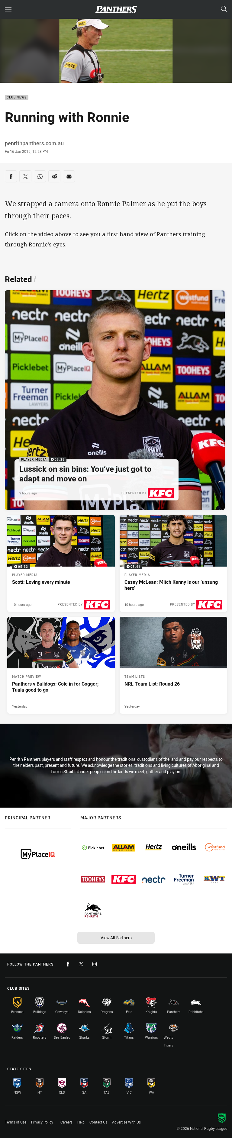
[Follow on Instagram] (94, 964)
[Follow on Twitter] (81, 964)
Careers (66, 1122)
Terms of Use (15, 1122)
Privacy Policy (42, 1122)
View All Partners (116, 937)
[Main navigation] (8, 9)
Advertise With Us (126, 1122)
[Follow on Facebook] (68, 964)
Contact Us (98, 1122)
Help (81, 1122)
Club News (17, 98)
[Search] (224, 9)
